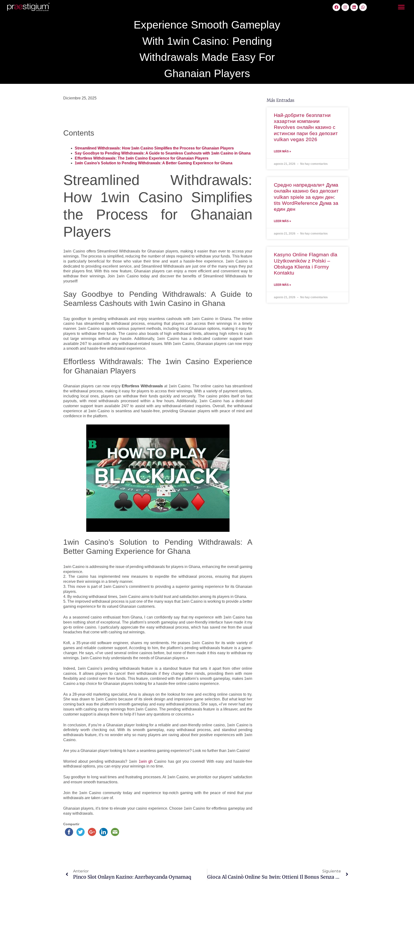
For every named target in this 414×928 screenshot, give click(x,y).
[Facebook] (336, 7)
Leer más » (282, 151)
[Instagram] (345, 7)
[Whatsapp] (363, 7)
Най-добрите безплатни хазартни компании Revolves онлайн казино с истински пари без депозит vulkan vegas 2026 (306, 127)
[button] (401, 7)
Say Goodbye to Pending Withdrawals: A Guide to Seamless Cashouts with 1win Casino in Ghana (163, 153)
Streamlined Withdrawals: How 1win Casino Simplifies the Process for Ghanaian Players (154, 148)
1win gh (146, 761)
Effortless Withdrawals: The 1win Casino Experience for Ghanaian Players (141, 158)
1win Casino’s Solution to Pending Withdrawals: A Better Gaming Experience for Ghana (153, 163)
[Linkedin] (354, 7)
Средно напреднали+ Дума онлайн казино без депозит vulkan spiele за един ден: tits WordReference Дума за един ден (306, 197)
